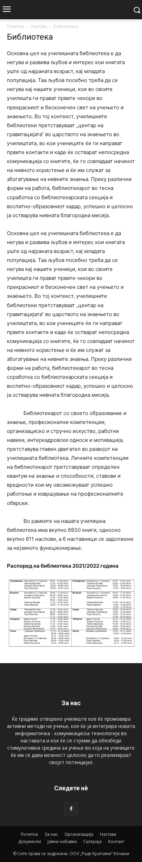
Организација (78, 834)
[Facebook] (71, 809)
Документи (29, 841)
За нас (51, 834)
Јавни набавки (62, 841)
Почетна (15, 26)
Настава (39, 26)
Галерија (92, 841)
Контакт (116, 841)
